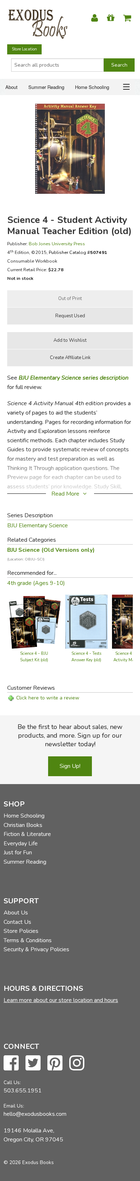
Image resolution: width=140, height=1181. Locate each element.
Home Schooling (92, 87)
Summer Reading (46, 87)
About (11, 87)
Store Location (24, 49)
